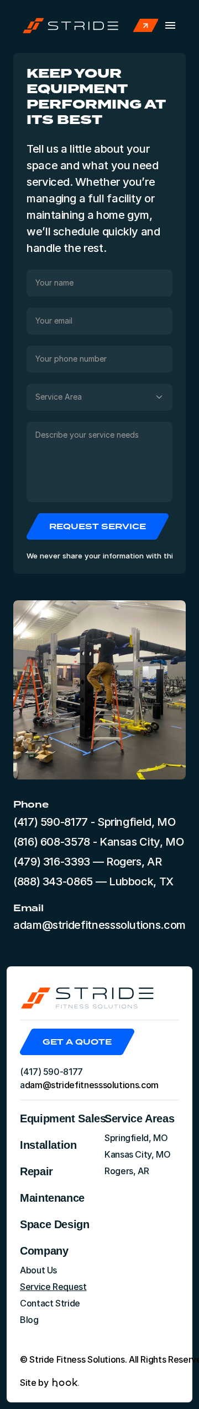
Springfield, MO (136, 1137)
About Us (38, 1270)
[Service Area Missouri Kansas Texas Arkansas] (99, 397)
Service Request (53, 1286)
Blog (29, 1319)
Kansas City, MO (137, 1154)
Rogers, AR (126, 1170)
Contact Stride (50, 1303)
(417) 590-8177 (50, 822)
